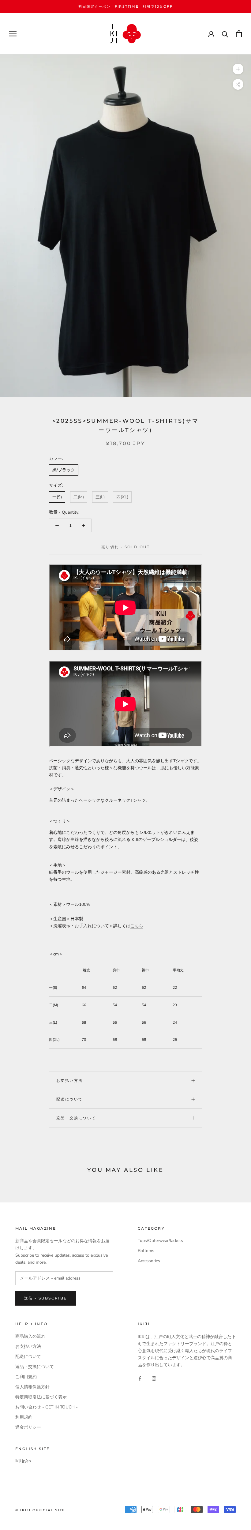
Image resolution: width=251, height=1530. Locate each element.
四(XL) (122, 497)
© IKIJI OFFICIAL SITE (40, 1510)
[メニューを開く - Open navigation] (13, 33)
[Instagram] (154, 1378)
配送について (69, 1099)
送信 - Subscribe (45, 1298)
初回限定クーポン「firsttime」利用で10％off (125, 6)
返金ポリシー (28, 1427)
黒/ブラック (63, 470)
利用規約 (23, 1417)
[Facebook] (140, 1378)
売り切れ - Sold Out (125, 547)
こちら (136, 926)
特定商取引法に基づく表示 (41, 1397)
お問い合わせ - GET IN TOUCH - (46, 1407)
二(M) (78, 497)
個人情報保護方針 (32, 1387)
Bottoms (146, 1251)
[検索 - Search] (225, 34)
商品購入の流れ (30, 1336)
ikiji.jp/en (23, 1461)
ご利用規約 (26, 1377)
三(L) (100, 497)
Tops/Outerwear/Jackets (160, 1240)
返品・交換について (76, 1118)
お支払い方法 (69, 1080)
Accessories (149, 1261)
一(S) (57, 497)
